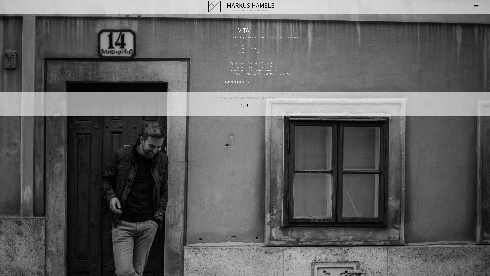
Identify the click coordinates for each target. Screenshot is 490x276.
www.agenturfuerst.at (230, 97)
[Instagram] (242, 105)
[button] (476, 7)
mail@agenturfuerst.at (260, 97)
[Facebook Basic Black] (247, 105)
